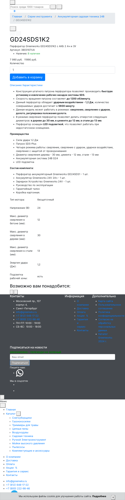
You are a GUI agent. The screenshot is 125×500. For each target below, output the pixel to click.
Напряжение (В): (20, 207)
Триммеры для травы (25, 425)
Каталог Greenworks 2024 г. (105, 337)
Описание (16, 85)
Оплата (81, 312)
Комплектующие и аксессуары (31, 450)
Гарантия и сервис (17, 471)
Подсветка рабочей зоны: (18, 276)
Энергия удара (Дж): (19, 264)
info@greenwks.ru (26, 312)
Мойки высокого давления (28, 443)
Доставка (83, 308)
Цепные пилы (20, 428)
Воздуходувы (20, 432)
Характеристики (32, 85)
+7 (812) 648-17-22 (27, 315)
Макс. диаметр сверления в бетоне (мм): (19, 220)
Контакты (82, 330)
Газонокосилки (21, 421)
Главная (17, 16)
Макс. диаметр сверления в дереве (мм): (19, 235)
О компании (13, 456)
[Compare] (18, 33)
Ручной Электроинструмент (29, 439)
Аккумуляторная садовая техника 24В (81, 16)
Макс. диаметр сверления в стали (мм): (21, 251)
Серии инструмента (40, 16)
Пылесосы (18, 447)
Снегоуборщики (22, 417)
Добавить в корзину (27, 77)
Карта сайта (105, 301)
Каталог (11, 413)
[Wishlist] (12, 33)
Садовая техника (22, 436)
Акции (83, 315)
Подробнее (99, 496)
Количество (17, 63)
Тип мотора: (17, 199)
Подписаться (20, 362)
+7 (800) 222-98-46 (28, 319)
